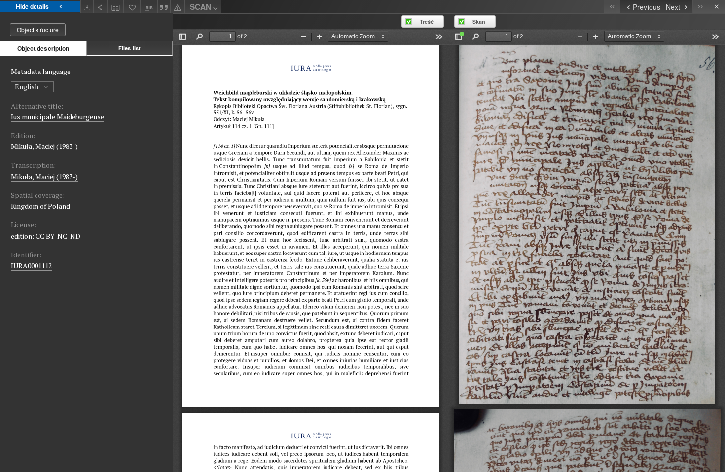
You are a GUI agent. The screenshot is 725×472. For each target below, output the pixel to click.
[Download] (87, 6)
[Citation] (164, 6)
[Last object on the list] (700, 6)
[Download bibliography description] (149, 7)
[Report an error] (177, 6)
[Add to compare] (116, 6)
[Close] (717, 6)
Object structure (38, 29)
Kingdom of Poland (40, 206)
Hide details (32, 6)
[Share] (101, 6)
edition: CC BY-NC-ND (45, 236)
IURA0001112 (31, 265)
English (27, 86)
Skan (478, 21)
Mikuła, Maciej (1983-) (44, 146)
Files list (129, 48)
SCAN (200, 6)
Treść (427, 21)
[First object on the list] (612, 6)
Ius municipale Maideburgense (57, 116)
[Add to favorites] (132, 6)
